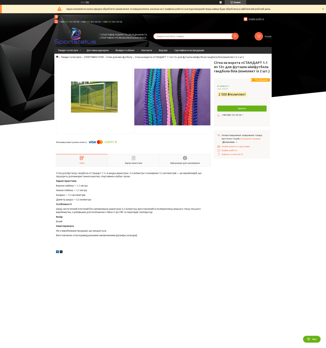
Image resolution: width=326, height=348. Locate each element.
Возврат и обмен (125, 50)
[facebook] (57, 252)
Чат (314, 339)
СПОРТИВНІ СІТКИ (94, 57)
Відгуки (163, 50)
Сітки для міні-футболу (119, 57)
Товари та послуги (68, 50)
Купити (242, 108)
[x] (61, 252)
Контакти (146, 50)
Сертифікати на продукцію (189, 50)
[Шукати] (235, 36)
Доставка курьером (98, 50)
